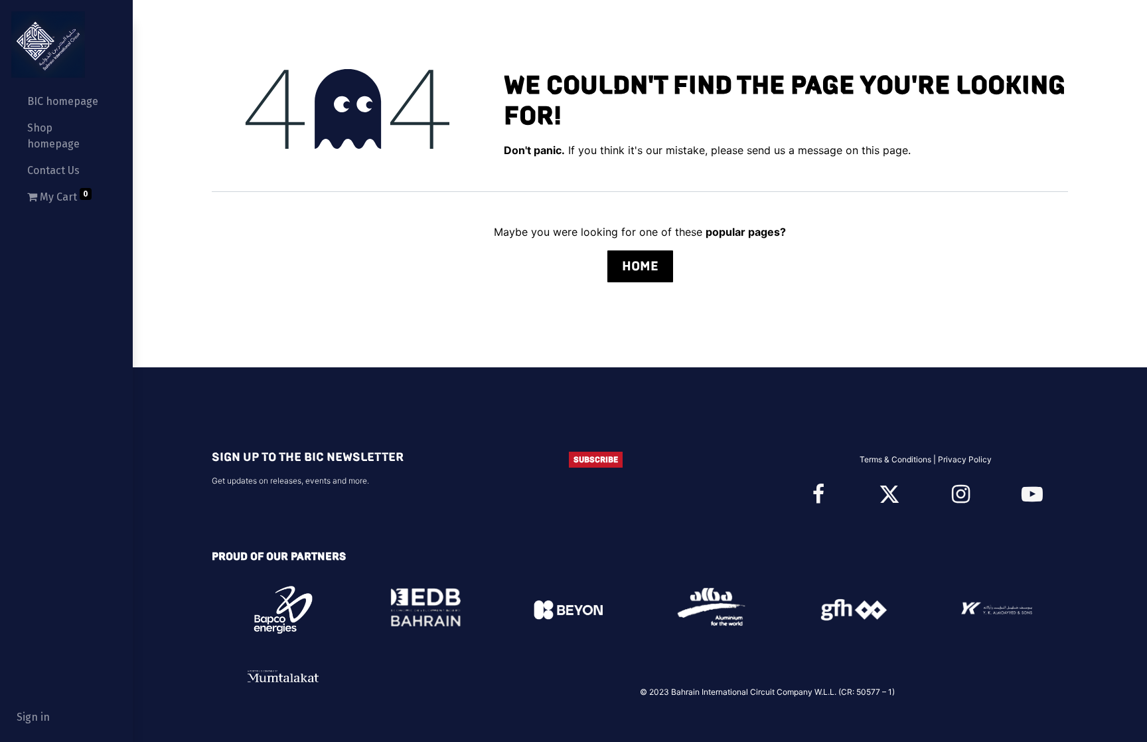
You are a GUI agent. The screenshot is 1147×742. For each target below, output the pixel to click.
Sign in (33, 717)
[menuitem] (66, 101)
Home (640, 266)
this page (885, 150)
